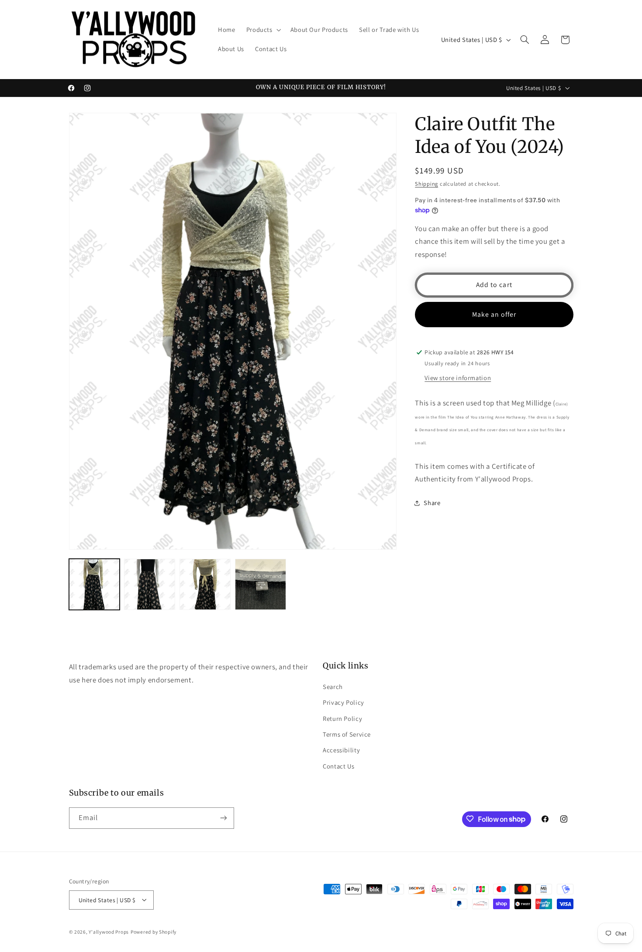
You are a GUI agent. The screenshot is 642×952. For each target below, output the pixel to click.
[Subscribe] (223, 817)
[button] (263, 30)
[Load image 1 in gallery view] (94, 584)
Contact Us (338, 766)
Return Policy (342, 718)
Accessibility (341, 750)
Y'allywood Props (109, 931)
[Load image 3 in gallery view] (204, 584)
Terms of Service (347, 734)
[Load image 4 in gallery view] (260, 584)
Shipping (426, 184)
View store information (458, 378)
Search (333, 686)
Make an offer (494, 314)
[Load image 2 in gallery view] (149, 584)
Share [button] (432, 503)
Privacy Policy (343, 702)
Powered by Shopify (153, 931)
